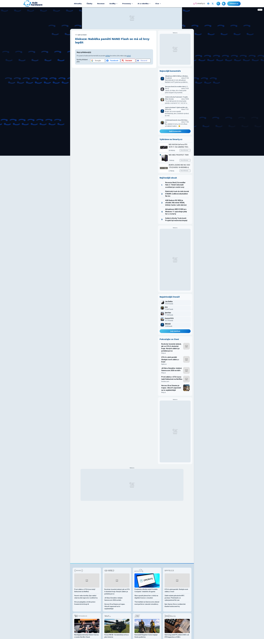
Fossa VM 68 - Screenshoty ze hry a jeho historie (116, 636)
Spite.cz (164, 364)
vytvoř (129, 55)
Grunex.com (165, 381)
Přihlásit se (234, 3)
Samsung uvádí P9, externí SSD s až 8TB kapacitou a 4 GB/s (177, 636)
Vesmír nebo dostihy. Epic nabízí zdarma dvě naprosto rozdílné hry (86, 597)
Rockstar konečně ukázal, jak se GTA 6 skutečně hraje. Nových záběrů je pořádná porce (171, 347)
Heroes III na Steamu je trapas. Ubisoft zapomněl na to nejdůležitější (171, 388)
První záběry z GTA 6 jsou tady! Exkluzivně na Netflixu (171, 378)
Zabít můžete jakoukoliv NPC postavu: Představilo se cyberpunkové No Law (174, 598)
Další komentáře (175, 131)
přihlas (108, 55)
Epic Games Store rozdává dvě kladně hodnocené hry (175, 605)
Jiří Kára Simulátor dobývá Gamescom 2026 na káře (171, 369)
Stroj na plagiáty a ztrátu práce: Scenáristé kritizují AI (85, 603)
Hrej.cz (163, 353)
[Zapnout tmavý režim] (224, 3)
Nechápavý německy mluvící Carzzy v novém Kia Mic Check (86, 636)
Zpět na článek (82, 35)
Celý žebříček (175, 331)
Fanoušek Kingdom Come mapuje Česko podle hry (145, 636)
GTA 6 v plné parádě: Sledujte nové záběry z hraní (170, 359)
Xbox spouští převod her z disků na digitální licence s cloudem (146, 597)
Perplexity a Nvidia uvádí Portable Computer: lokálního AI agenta (145, 590)
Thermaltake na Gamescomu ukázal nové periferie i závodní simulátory (146, 603)
